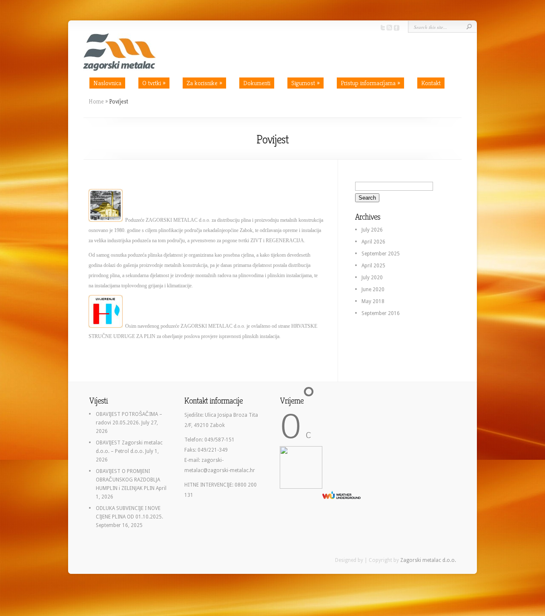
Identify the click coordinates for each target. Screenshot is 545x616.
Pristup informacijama (370, 83)
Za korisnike (204, 83)
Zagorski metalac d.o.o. (428, 560)
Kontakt (431, 83)
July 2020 (372, 278)
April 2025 (373, 266)
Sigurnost (305, 83)
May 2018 (372, 301)
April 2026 (373, 242)
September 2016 (380, 313)
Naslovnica (107, 83)
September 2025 (380, 254)
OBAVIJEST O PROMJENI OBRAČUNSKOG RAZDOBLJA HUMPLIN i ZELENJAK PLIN (128, 479)
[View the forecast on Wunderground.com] (341, 495)
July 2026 (372, 230)
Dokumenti (256, 83)
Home (96, 101)
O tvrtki (154, 83)
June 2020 (372, 289)
